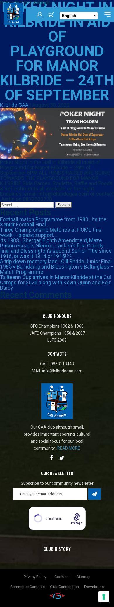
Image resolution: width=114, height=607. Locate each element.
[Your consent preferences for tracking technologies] (103, 596)
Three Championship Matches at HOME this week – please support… (50, 232)
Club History (57, 549)
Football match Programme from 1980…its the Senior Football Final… (53, 222)
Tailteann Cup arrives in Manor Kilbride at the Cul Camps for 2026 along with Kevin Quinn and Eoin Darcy (56, 282)
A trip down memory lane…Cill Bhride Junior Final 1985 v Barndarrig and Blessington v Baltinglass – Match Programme (57, 266)
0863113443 (62, 364)
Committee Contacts (27, 586)
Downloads (94, 586)
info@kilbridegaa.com (62, 371)
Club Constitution (64, 586)
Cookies (61, 577)
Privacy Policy (35, 577)
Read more (68, 448)
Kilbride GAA (14, 105)
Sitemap (84, 577)
